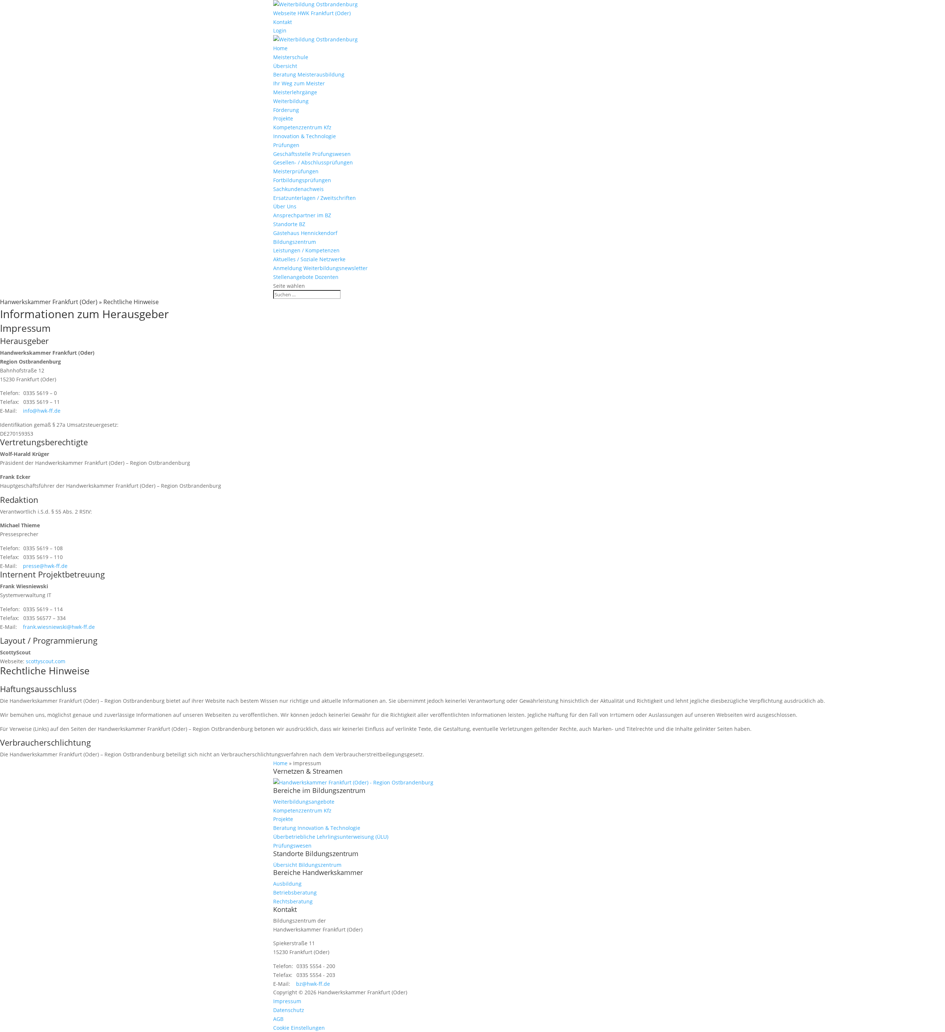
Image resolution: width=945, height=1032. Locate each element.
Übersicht (285, 65)
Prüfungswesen (292, 845)
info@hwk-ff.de (42, 410)
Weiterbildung (291, 101)
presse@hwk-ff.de (45, 565)
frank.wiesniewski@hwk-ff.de (59, 626)
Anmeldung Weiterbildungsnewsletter (320, 268)
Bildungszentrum (294, 241)
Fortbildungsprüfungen (302, 180)
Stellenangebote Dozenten (306, 276)
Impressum (287, 1001)
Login (279, 30)
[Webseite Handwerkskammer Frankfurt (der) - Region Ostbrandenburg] (353, 782)
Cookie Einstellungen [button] (299, 1027)
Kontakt (282, 21)
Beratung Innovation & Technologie (316, 827)
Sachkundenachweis (298, 189)
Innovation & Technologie (304, 136)
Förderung (286, 109)
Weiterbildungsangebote (303, 801)
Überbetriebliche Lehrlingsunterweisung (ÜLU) (330, 836)
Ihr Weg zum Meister (299, 83)
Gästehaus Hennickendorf (305, 232)
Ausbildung (287, 883)
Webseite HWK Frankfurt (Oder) (312, 13)
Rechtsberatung (293, 901)
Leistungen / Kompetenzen (306, 250)
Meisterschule (290, 57)
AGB (278, 1018)
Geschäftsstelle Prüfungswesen (312, 153)
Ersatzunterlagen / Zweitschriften (314, 197)
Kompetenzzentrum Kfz (302, 127)
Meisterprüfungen (296, 171)
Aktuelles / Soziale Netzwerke (309, 259)
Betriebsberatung (295, 892)
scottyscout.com (45, 661)
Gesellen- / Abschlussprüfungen (313, 162)
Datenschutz (288, 1010)
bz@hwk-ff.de (313, 983)
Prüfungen (286, 145)
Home (280, 48)
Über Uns (284, 206)
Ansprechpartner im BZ (302, 215)
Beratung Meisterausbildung (308, 74)
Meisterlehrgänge (295, 92)
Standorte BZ (289, 224)
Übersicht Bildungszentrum (307, 864)
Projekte (283, 118)
